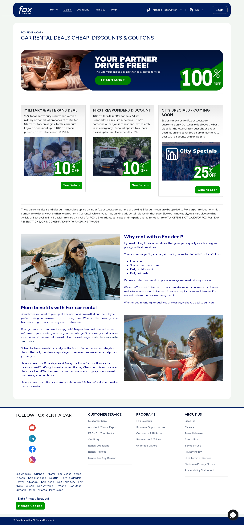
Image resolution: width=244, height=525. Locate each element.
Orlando (39, 474)
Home (54, 9)
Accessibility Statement (200, 470)
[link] (122, 69)
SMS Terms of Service (198, 458)
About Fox (191, 439)
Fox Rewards (144, 421)
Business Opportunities (150, 427)
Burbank (21, 490)
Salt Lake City (66, 482)
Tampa (76, 474)
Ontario (61, 486)
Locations (83, 9)
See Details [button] (71, 185)
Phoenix (20, 478)
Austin (30, 486)
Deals (67, 9)
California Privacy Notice (200, 464)
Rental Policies (97, 451)
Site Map (190, 421)
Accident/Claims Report (103, 427)
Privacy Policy (193, 451)
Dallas (31, 490)
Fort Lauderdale (71, 478)
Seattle (53, 478)
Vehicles (100, 9)
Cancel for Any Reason (102, 458)
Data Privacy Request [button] (33, 498)
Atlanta (42, 490)
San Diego (47, 482)
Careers (189, 427)
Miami (51, 474)
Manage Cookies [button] (30, 506)
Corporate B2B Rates (149, 433)
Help (114, 9)
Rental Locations (98, 445)
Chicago (32, 482)
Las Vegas (64, 474)
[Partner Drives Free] (122, 70)
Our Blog (93, 439)
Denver (20, 482)
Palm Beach (56, 490)
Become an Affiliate (148, 439)
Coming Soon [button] (207, 190)
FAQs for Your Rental (101, 433)
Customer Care (97, 421)
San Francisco (37, 478)
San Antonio (45, 486)
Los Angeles (23, 474)
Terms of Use (193, 445)
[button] (233, 515)
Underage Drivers (146, 445)
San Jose (75, 486)
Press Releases (194, 433)
